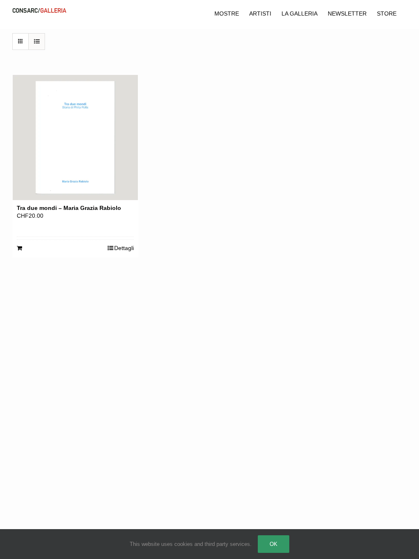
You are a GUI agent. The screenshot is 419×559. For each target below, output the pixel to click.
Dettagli (124, 248)
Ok (273, 544)
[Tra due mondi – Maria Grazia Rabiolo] (75, 137)
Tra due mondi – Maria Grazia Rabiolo (69, 208)
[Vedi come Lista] (37, 42)
